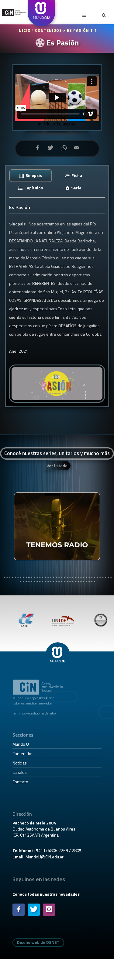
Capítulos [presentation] (33, 188)
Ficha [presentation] (76, 175)
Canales (19, 772)
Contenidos (22, 753)
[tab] (30, 175)
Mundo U (20, 744)
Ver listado (57, 465)
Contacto (20, 781)
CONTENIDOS (48, 30)
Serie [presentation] (75, 188)
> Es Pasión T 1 (80, 30)
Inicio (24, 30)
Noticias (19, 763)
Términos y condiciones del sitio (34, 713)
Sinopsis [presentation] (33, 175)
